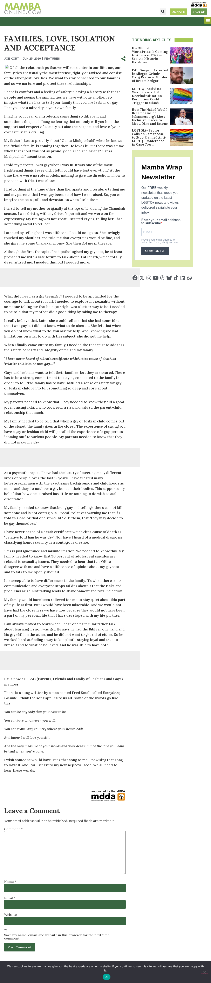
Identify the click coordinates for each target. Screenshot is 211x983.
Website (10, 914)
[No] (204, 972)
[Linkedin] (182, 277)
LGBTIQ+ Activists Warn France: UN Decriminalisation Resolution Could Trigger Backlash (147, 96)
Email (9, 898)
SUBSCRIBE (155, 251)
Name (10, 881)
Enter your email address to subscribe (161, 221)
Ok (106, 976)
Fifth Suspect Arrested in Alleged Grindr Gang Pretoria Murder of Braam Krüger (150, 75)
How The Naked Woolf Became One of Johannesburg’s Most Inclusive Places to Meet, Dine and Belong (150, 116)
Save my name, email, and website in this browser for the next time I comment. (57, 936)
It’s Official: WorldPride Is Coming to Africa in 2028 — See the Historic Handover (150, 55)
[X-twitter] (141, 277)
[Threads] (162, 277)
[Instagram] (148, 277)
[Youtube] (155, 277)
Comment (13, 829)
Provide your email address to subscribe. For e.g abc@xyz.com (159, 241)
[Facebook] (135, 277)
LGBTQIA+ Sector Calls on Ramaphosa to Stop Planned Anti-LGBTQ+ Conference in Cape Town (149, 137)
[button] (163, 11)
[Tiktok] (175, 277)
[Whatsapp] (189, 277)
